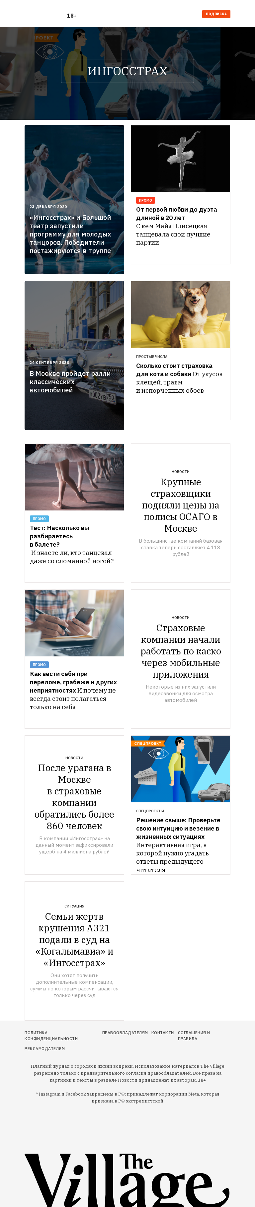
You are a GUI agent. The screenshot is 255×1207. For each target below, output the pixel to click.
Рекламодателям (45, 1048)
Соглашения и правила (194, 1035)
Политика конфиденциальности (51, 1035)
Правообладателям (125, 1032)
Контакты (163, 1032)
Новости (181, 471)
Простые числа (151, 356)
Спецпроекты (150, 811)
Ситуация (74, 906)
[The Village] (46, 14)
